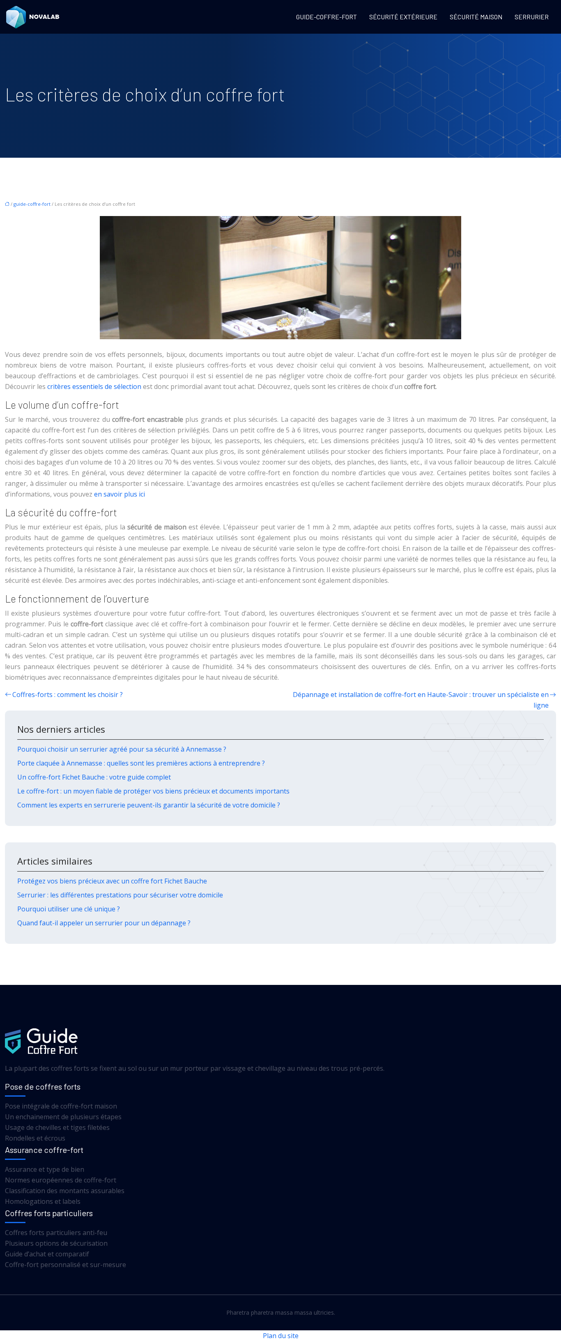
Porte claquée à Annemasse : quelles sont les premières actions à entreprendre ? (141, 763)
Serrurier (532, 17)
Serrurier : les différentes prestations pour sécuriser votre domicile (120, 894)
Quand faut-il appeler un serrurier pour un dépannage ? (104, 922)
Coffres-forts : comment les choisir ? (67, 694)
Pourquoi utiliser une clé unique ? (68, 908)
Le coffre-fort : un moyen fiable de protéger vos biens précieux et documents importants (153, 791)
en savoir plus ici (119, 494)
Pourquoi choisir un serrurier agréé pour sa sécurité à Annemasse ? (121, 749)
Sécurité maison (476, 17)
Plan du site (281, 1335)
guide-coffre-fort (326, 17)
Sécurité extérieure (403, 17)
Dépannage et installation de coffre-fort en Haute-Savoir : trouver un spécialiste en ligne (421, 700)
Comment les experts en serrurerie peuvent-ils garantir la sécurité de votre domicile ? (148, 805)
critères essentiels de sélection (94, 386)
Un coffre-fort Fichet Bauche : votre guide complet (94, 777)
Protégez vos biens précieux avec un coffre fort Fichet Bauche (112, 881)
